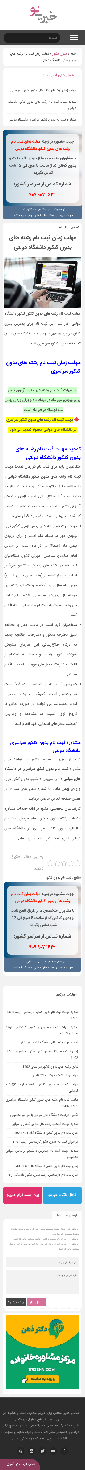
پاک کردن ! (16, 1302)
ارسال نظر (36, 1302)
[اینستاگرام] (31, 1451)
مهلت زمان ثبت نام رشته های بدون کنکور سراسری (43, 90)
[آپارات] (21, 1451)
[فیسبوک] (64, 1451)
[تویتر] (42, 1451)
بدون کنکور (59, 54)
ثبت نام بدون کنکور (58, 878)
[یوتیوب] (53, 1451)
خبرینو (41, 1413)
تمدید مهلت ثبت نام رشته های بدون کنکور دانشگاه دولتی (42, 105)
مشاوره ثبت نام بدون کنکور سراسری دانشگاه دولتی (42, 120)
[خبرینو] (43, 26)
